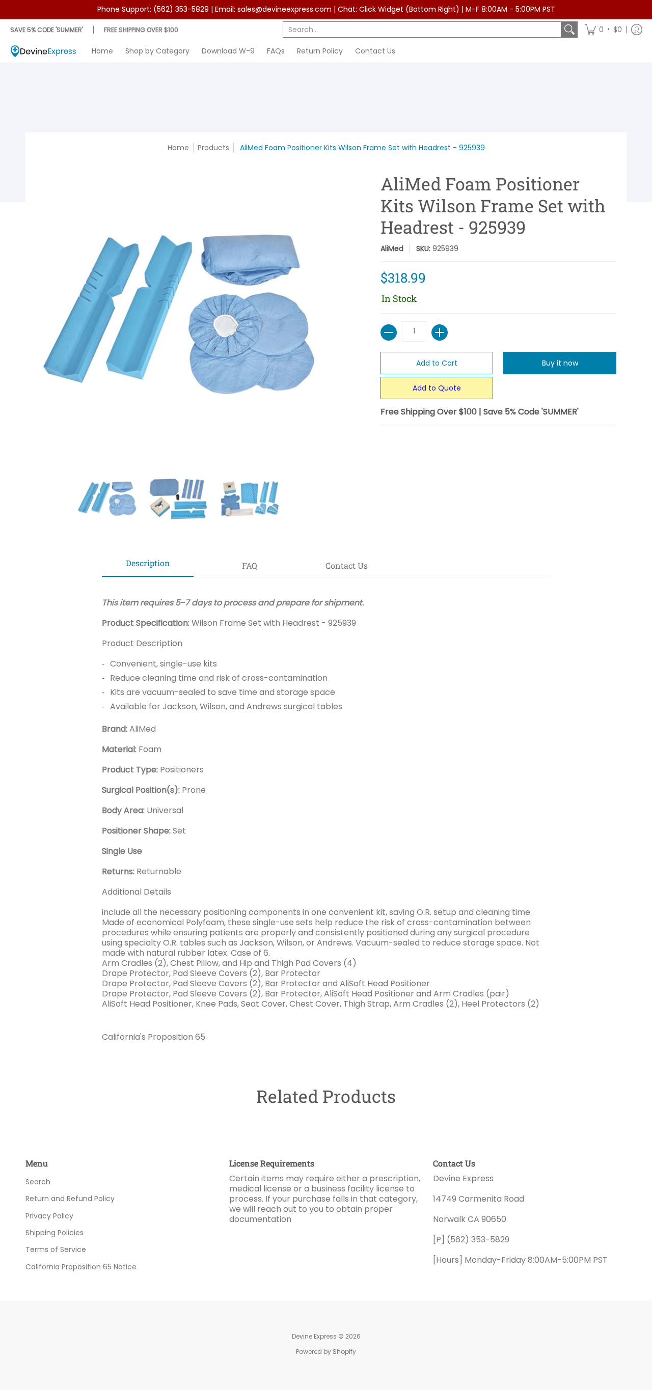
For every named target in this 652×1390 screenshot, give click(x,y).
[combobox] (422, 29)
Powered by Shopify (326, 1351)
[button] (603, 29)
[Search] (569, 29)
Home (178, 148)
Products (213, 148)
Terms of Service (55, 1249)
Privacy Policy (49, 1216)
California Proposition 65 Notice (81, 1267)
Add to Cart (436, 363)
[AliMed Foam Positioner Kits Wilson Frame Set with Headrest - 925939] (107, 499)
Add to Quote (437, 388)
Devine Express (314, 1336)
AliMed (392, 248)
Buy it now (560, 363)
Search (37, 1182)
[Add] (439, 332)
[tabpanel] (326, 816)
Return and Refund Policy (70, 1198)
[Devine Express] (43, 51)
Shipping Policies (54, 1233)
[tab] (148, 566)
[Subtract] (389, 332)
